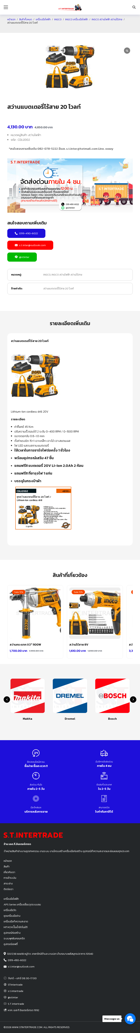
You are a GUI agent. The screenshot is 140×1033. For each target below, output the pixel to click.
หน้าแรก (11, 19)
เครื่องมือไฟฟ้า (43, 19)
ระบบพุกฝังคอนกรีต (14, 938)
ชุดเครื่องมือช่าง (12, 916)
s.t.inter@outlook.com (32, 245)
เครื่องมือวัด (10, 910)
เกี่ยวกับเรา (9, 872)
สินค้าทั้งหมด (25, 19)
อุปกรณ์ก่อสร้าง (12, 933)
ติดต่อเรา (8, 889)
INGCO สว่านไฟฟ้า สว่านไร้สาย (107, 19)
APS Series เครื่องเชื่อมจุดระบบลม (22, 904)
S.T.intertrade (16, 1004)
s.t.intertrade (15, 991)
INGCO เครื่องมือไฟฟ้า (76, 19)
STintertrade (15, 985)
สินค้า (6, 866)
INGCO (58, 19)
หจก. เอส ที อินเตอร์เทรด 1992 (23, 1010)
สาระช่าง (8, 883)
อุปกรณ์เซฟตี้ (11, 944)
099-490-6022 (28, 233)
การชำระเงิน (10, 878)
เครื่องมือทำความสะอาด (16, 921)
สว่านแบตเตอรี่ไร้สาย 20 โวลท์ (58, 288)
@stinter (24, 257)
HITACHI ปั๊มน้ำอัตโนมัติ (16, 927)
